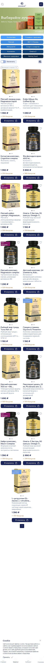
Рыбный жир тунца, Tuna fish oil (10, 328)
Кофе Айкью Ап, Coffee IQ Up (30, 100)
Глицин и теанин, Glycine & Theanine (32, 328)
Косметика (11, 37)
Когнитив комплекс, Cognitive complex (10, 157)
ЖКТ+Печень (32, 42)
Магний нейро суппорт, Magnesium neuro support (10, 214)
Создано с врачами (33, 37)
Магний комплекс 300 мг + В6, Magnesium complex (10, 385)
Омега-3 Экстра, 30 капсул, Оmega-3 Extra (32, 214)
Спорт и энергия (33, 47)
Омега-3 (33, 52)
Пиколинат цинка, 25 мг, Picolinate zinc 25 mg (33, 385)
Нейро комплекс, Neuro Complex (8, 442)
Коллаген (11, 52)
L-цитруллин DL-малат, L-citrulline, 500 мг (20, 499)
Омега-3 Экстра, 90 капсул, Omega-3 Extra (32, 442)
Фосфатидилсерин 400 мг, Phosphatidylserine (32, 157)
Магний (11, 42)
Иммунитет (11, 47)
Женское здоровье (11, 56)
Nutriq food (33, 56)
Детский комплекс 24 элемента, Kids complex (33, 271)
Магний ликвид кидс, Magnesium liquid (11, 100)
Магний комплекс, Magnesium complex (10, 271)
